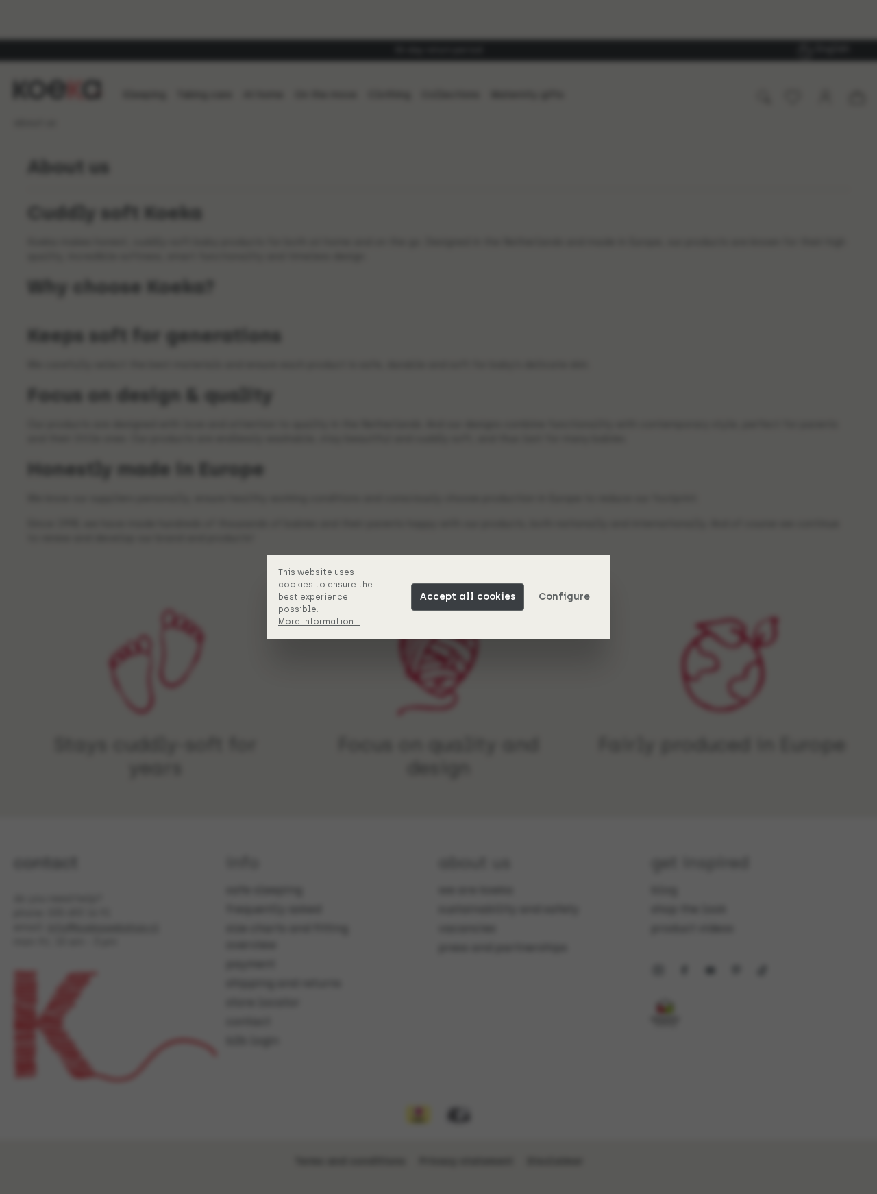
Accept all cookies (467, 596)
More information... (319, 621)
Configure (564, 596)
